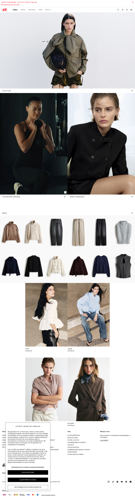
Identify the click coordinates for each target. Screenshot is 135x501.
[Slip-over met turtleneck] (123, 232)
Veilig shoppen (73, 447)
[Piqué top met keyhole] (123, 266)
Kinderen (31, 10)
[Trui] (101, 266)
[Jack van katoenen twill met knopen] (33, 266)
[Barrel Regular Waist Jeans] (56, 232)
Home (40, 10)
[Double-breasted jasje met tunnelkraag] (11, 232)
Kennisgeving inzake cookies (79, 449)
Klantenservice (74, 435)
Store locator (73, 440)
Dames (15, 10)
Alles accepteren (28, 472)
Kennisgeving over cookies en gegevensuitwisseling (27, 467)
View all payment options (48, 495)
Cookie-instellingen (75, 454)
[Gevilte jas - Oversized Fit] (79, 266)
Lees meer (104, 440)
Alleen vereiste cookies (28, 480)
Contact (71, 445)
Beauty (48, 10)
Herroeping (72, 452)
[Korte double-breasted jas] (11, 266)
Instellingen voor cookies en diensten (28, 487)
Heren (22, 10)
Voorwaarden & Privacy (77, 442)
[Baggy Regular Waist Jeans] (79, 232)
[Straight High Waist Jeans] (101, 232)
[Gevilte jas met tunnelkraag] (33, 232)
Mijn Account (73, 437)
